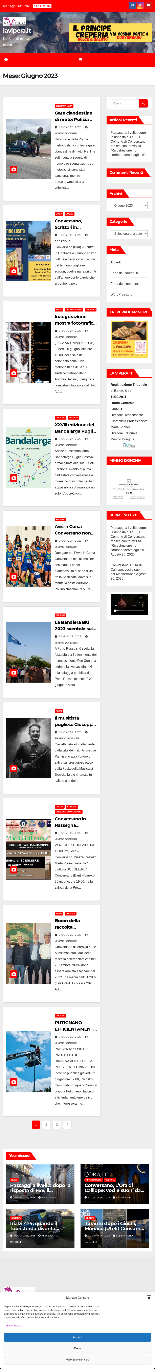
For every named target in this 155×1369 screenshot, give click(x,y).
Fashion (73, 418)
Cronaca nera (64, 106)
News (59, 711)
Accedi (116, 262)
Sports (60, 519)
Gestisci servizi (14, 1325)
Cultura (90, 309)
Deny (77, 1348)
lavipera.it (17, 30)
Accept (77, 1337)
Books (69, 214)
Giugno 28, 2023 (70, 127)
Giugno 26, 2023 (70, 235)
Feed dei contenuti (124, 273)
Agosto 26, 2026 (25, 1197)
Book (59, 214)
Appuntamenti (94, 1180)
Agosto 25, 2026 (99, 1235)
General (72, 807)
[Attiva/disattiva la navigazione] (80, 59)
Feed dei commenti (125, 283)
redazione (49, 1197)
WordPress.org (122, 294)
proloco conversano (68, 812)
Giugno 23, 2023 (70, 636)
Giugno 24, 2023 (70, 330)
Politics (70, 913)
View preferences (77, 1359)
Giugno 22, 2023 (70, 732)
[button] (149, 1298)
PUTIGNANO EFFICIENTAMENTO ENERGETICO (76, 1029)
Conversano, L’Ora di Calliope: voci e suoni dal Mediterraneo (126, 569)
